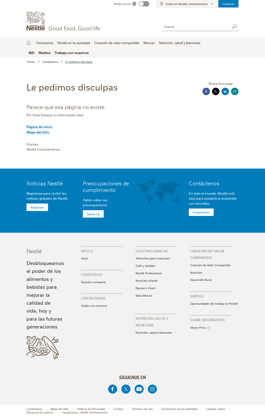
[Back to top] (257, 410)
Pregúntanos (201, 212)
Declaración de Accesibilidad (179, 409)
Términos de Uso (142, 409)
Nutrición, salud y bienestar (180, 42)
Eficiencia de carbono (40, 412)
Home (28, 43)
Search (234, 26)
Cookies (118, 409)
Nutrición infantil (146, 280)
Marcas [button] (149, 42)
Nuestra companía (93, 282)
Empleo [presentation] (197, 296)
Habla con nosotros (94, 305)
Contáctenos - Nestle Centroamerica (84, 412)
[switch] (144, 3)
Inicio (84, 258)
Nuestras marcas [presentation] (152, 250)
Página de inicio (39, 126)
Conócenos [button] (44, 42)
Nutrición (196, 272)
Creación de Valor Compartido (210, 265)
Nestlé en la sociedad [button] (73, 42)
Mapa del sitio (37, 132)
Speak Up (93, 214)
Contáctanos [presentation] (93, 298)
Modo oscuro (122, 4)
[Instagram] (152, 389)
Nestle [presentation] (87, 250)
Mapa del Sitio (60, 409)
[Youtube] (139, 389)
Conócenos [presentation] (91, 274)
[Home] (64, 21)
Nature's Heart (146, 288)
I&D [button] (31, 52)
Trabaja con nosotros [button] (72, 52)
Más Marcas (144, 295)
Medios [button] (45, 52)
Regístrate (37, 207)
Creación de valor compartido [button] (116, 42)
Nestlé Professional (148, 273)
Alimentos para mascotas (153, 258)
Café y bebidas (145, 265)
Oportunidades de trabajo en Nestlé (214, 303)
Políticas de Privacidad (91, 409)
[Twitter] (125, 389)
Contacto (228, 4)
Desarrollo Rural (200, 280)
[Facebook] (112, 389)
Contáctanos (34, 409)
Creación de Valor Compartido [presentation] (207, 254)
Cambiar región (215, 409)
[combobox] (195, 26)
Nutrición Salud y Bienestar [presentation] (152, 321)
